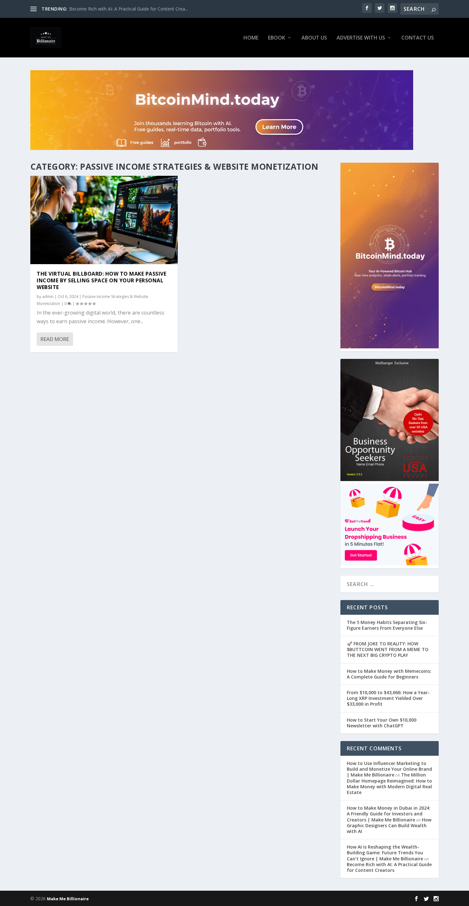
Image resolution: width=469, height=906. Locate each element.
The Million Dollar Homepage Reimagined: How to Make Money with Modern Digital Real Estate (389, 783)
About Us (314, 38)
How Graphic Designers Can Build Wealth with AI (389, 825)
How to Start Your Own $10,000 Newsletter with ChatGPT (381, 723)
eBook (276, 38)
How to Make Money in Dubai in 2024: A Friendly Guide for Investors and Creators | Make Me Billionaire (388, 813)
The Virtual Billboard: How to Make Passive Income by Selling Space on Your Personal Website (101, 280)
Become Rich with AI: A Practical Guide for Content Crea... (128, 9)
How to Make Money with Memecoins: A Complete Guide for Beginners (389, 674)
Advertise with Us (361, 38)
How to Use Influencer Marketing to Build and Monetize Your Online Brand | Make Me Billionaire (389, 769)
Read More (55, 339)
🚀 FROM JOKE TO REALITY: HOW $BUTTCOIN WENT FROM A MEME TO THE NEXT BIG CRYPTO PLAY (387, 649)
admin (48, 296)
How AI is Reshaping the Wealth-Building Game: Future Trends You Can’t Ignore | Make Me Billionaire (385, 852)
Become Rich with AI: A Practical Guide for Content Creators (389, 867)
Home (250, 38)
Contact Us (417, 38)
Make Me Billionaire (68, 899)
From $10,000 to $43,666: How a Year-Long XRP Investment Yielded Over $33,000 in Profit (388, 698)
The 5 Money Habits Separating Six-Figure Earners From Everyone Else (387, 625)
